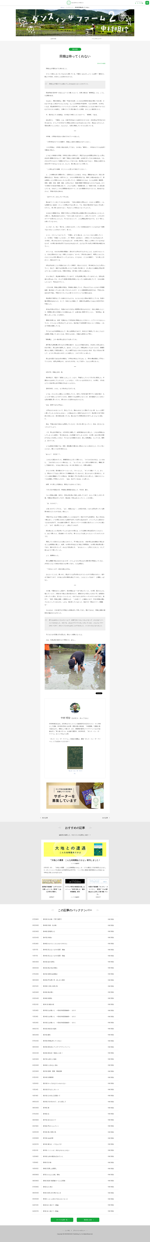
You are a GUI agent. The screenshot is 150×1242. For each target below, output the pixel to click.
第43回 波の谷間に (49, 962)
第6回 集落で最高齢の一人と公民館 (55, 1181)
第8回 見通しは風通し (50, 1168)
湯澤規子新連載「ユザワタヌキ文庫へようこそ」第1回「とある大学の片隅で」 (52, 889)
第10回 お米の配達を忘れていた (53, 1156)
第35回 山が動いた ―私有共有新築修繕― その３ (59, 1010)
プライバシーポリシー (79, 1230)
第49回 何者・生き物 (49, 925)
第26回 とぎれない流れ (50, 1065)
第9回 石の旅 (47, 1162)
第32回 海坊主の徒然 (49, 1029)
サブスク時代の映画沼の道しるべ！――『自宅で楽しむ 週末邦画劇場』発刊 (75, 889)
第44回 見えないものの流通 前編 (54, 956)
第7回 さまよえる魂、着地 (51, 1174)
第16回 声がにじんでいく (51, 1126)
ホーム (62, 7)
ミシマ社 (67, 1230)
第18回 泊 (46, 1114)
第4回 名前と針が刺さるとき (52, 1193)
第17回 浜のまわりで (49, 1120)
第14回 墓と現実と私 (49, 1132)
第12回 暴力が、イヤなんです (52, 1144)
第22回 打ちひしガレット (51, 1089)
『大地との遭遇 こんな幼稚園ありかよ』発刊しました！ (75, 860)
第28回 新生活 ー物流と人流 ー (53, 1053)
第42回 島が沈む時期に (50, 968)
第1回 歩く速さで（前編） (51, 1211)
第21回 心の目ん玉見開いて (51, 1095)
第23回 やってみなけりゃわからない (54, 1083)
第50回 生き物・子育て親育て (52, 919)
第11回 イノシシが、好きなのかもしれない (56, 1150)
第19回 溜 (46, 1108)
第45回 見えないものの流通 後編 (54, 949)
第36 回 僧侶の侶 (48, 1004)
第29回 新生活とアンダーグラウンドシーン (56, 1047)
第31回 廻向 (47, 1035)
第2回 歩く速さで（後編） (51, 1205)
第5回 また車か (48, 1187)
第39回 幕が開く (48, 992)
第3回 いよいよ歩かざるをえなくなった (55, 1199)
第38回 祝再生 (47, 998)
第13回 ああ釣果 (48, 1138)
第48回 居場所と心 (49, 931)
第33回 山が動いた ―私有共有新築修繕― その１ (59, 1022)
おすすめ (53, 38)
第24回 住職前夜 (48, 1077)
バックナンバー (69, 7)
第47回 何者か (47, 937)
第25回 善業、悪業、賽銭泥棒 (52, 1071)
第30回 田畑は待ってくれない (52, 1041)
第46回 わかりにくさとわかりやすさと (55, 943)
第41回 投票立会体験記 (50, 974)
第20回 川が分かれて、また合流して (54, 1101)
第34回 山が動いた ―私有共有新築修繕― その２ (59, 1016)
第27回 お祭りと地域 (49, 1059)
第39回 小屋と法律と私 (50, 986)
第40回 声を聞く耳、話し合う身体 (54, 980)
